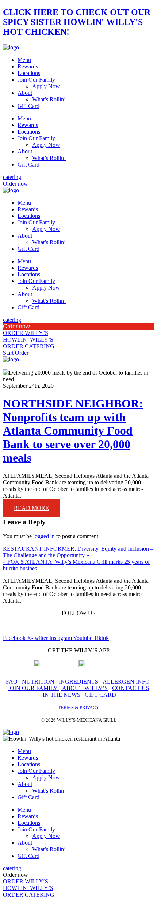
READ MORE (31, 508)
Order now (16, 326)
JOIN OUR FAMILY (33, 688)
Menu (24, 60)
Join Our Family (36, 80)
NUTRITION (38, 681)
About (25, 93)
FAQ (12, 681)
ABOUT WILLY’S (84, 688)
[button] (78, 326)
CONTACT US (130, 688)
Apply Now (46, 86)
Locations (29, 73)
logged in (44, 536)
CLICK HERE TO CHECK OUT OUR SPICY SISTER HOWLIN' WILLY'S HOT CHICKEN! (76, 22)
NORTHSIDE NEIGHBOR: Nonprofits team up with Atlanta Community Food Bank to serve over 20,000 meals (73, 430)
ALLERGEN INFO (126, 681)
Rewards (28, 66)
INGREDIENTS (78, 681)
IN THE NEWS (61, 695)
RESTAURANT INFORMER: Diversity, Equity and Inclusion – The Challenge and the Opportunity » (78, 552)
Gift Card (28, 106)
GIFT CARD (100, 695)
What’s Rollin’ (49, 99)
